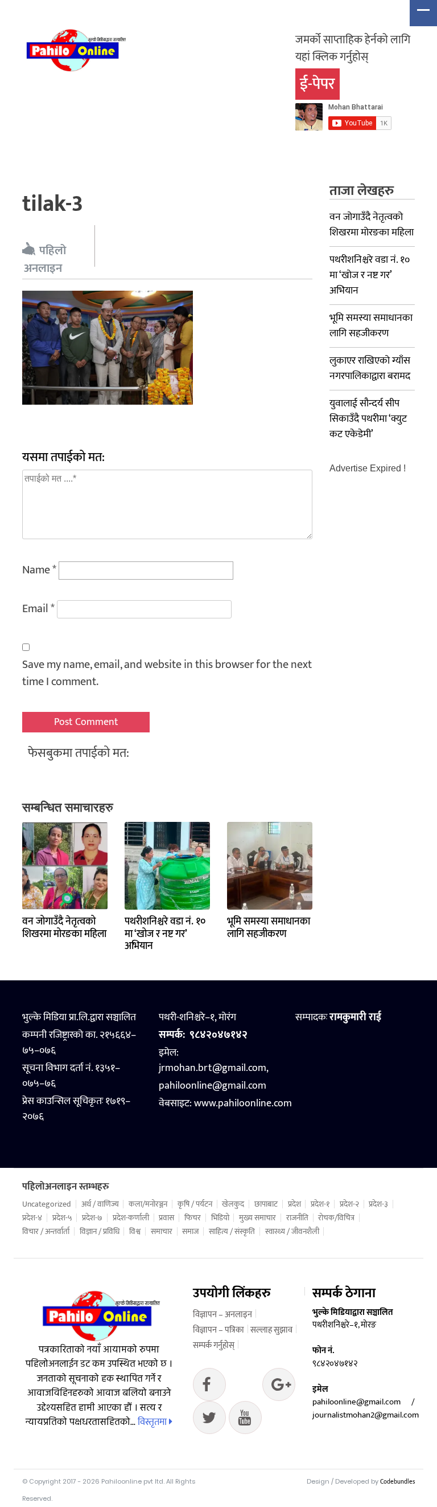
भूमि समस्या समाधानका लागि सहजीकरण (268, 928)
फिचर (192, 1218)
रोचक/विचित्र (336, 1218)
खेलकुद (233, 1204)
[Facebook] (209, 1387)
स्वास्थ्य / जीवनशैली (292, 1231)
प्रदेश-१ (320, 1204)
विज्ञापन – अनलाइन (222, 1315)
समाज (190, 1231)
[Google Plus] (209, 1420)
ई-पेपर (317, 84)
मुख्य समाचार (257, 1218)
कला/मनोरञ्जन (148, 1204)
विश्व (135, 1231)
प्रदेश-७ (92, 1218)
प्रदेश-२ (349, 1204)
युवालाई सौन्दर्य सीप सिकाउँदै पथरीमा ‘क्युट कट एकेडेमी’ (368, 419)
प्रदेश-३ (378, 1204)
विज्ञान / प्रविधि (99, 1231)
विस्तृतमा (153, 1422)
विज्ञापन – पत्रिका (218, 1330)
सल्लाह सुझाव (271, 1330)
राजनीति (297, 1218)
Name (39, 570)
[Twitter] (278, 1387)
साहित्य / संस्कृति (232, 1231)
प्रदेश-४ (32, 1218)
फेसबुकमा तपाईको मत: (78, 753)
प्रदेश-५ (62, 1218)
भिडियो (220, 1218)
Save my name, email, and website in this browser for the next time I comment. (167, 673)
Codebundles (397, 1482)
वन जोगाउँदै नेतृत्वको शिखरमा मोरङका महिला (64, 928)
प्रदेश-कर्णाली (131, 1218)
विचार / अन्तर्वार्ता (45, 1231)
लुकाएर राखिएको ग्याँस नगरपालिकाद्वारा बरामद (369, 368)
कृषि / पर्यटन (195, 1204)
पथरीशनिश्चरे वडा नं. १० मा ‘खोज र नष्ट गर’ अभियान (165, 934)
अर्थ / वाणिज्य (100, 1204)
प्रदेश (294, 1204)
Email (38, 608)
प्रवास (166, 1218)
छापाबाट (266, 1204)
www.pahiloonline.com (243, 1103)
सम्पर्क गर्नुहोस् (213, 1345)
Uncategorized (46, 1204)
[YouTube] (245, 1420)
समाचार (161, 1231)
